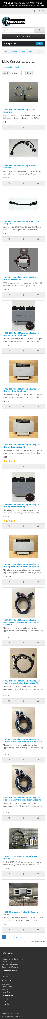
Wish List (5, 989)
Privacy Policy (7, 962)
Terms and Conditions (10, 964)
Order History (7, 987)
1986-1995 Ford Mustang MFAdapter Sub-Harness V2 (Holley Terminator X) (22, 798)
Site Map (5, 977)
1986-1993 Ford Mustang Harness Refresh (19, 166)
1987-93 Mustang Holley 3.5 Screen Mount (20, 913)
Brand (14, 51)
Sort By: (6, 73)
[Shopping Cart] (39, 11)
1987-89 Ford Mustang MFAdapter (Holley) (20, 857)
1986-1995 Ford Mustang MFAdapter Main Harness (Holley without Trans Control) (21, 622)
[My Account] (35, 11)
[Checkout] (43, 11)
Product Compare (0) (11, 67)
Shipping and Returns (10, 967)
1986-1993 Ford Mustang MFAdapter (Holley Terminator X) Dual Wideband (21, 565)
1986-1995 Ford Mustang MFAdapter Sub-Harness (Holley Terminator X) (21, 681)
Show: (29, 73)
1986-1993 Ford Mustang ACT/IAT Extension (19, 110)
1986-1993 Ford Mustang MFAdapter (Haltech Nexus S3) (21, 278)
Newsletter (6, 992)
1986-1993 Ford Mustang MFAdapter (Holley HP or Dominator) (21, 334)
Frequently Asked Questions (12, 959)
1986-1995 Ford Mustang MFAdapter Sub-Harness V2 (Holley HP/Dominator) (22, 740)
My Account (6, 984)
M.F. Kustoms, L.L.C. (29, 51)
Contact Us (6, 974)
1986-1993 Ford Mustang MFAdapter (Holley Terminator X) (21, 445)
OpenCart (15, 1014)
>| (25, 937)
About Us (5, 956)
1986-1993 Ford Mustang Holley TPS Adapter (21, 222)
